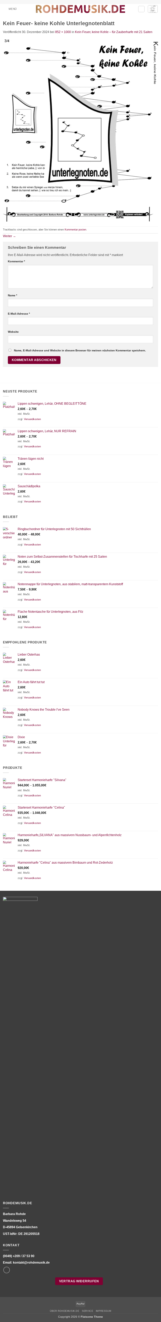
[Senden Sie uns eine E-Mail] (6, 1270)
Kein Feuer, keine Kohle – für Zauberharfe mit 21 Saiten (113, 32)
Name (12, 295)
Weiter (9, 236)
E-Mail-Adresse (19, 313)
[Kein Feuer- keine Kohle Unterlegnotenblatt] (80, 130)
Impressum (103, 1311)
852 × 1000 (63, 32)
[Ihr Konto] (141, 9)
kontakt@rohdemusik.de (31, 1262)
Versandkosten (32, 419)
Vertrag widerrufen (79, 1281)
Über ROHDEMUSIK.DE (64, 1311)
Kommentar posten (75, 229)
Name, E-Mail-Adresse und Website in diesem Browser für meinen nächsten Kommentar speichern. (80, 350)
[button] (10, 9)
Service (87, 1311)
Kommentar (16, 261)
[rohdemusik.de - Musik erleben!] (80, 9)
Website (13, 331)
